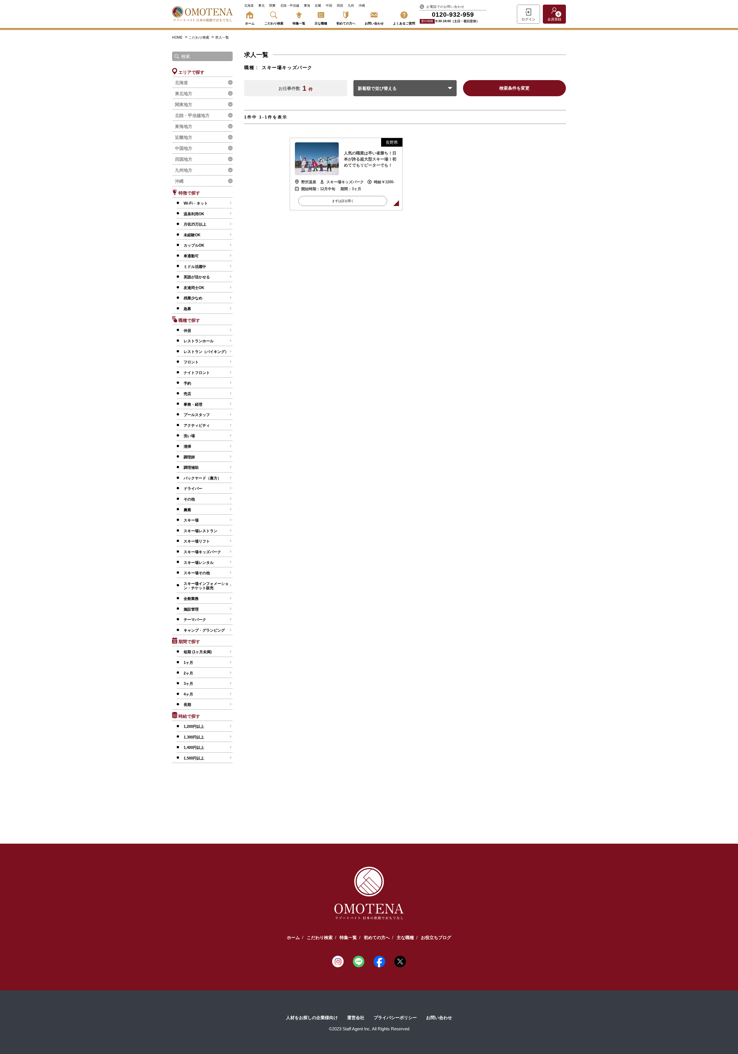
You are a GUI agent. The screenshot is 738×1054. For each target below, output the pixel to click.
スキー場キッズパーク (202, 552)
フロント (191, 362)
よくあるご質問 (404, 23)
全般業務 (191, 598)
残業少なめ (193, 298)
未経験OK (192, 235)
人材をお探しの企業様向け (312, 1017)
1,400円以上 (194, 747)
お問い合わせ (374, 23)
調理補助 (191, 467)
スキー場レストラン (200, 531)
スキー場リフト (197, 541)
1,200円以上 (194, 726)
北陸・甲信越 (289, 5)
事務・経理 (193, 404)
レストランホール (199, 341)
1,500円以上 (194, 758)
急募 (187, 309)
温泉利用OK (194, 214)
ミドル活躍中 (195, 267)
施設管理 (191, 609)
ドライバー (193, 488)
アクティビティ (197, 425)
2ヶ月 (188, 673)
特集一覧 (299, 23)
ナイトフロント (197, 373)
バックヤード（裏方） (202, 478)
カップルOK (194, 245)
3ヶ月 (188, 683)
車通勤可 (191, 256)
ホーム (250, 23)
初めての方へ (345, 23)
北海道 (249, 5)
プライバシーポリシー (395, 1017)
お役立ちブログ (436, 937)
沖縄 (362, 5)
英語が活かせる (197, 277)
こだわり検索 (273, 23)
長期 (187, 704)
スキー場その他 (197, 573)
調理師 (189, 457)
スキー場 (191, 520)
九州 (351, 5)
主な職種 (321, 23)
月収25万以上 (195, 224)
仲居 (187, 330)
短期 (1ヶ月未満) (198, 652)
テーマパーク (195, 619)
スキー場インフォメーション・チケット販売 (206, 585)
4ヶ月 (188, 694)
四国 (340, 5)
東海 (307, 5)
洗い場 (189, 436)
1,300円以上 (194, 737)
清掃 (187, 446)
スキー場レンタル (199, 562)
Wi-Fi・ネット (196, 203)
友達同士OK (194, 288)
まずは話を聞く (343, 201)
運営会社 (355, 1017)
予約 (187, 383)
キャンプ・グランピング (204, 630)
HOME (177, 37)
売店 (187, 394)
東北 (261, 5)
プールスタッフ (197, 415)
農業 (187, 510)
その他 (189, 499)
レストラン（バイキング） (206, 352)
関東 (272, 5)
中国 (329, 5)
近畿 (318, 5)
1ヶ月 (188, 662)
